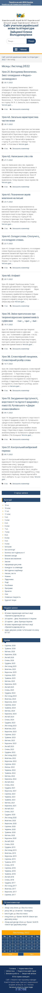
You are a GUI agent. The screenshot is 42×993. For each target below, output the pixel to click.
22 (10, 948)
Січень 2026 (9, 660)
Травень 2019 (10, 862)
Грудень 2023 (10, 722)
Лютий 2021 (9, 808)
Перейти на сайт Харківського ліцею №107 (16, 4)
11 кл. (7, 511)
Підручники (9, 579)
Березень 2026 (10, 654)
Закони (7, 561)
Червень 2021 (10, 797)
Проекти (8, 591)
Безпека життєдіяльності (15, 552)
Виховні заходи (11, 555)
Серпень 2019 (10, 859)
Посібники (9, 585)
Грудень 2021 (10, 788)
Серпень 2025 (10, 675)
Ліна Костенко (27, 908)
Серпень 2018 (10, 868)
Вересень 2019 (10, 856)
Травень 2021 (10, 800)
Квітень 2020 (10, 835)
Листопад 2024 (10, 696)
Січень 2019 (9, 865)
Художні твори (10, 600)
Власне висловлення (13, 558)
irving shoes (9, 916)
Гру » (32, 954)
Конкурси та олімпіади (13, 567)
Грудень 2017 (10, 883)
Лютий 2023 (9, 746)
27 (37, 948)
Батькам (8, 547)
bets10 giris (9, 913)
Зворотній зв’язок (29, 973)
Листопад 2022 (10, 755)
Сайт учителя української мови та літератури (21, 27)
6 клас (7, 526)
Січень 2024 (9, 720)
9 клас (7, 544)
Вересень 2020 (10, 823)
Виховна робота (12, 973)
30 (15, 951)
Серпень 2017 (10, 894)
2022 (3, 59)
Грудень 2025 (10, 663)
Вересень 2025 (10, 672)
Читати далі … (7, 105)
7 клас (7, 532)
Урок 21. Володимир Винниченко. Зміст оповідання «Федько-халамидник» (19, 75)
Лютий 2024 (9, 717)
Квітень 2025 (10, 681)
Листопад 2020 (10, 817)
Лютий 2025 (9, 687)
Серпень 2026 (10, 645)
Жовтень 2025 (10, 669)
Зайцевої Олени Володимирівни (21, 33)
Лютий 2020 (9, 841)
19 (32, 945)
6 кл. (6, 109)
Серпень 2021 (10, 794)
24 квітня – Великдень (24, 910)
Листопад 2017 (10, 886)
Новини (8, 576)
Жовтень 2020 (10, 820)
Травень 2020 (10, 832)
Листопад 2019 (10, 850)
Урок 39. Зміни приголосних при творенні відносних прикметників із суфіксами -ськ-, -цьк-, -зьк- (20, 317)
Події (7, 582)
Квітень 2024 (10, 711)
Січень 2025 (9, 690)
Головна (12, 968)
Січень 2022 (9, 785)
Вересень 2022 (10, 761)
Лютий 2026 (9, 657)
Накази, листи (10, 573)
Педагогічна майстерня (27, 971)
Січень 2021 (9, 811)
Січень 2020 (9, 844)
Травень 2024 (10, 708)
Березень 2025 (10, 684)
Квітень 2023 (10, 740)
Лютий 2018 (9, 877)
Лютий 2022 (9, 782)
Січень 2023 (9, 749)
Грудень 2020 (10, 814)
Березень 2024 (10, 714)
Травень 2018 (10, 874)
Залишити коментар (20, 109)
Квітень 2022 (10, 776)
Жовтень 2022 (10, 758)
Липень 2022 (10, 767)
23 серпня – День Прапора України (18, 621)
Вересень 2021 (10, 791)
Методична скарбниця (14, 570)
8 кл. (6, 535)
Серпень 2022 (10, 764)
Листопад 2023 (10, 725)
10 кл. (7, 505)
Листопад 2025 (10, 666)
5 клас (7, 520)
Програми (8, 588)
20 (37, 945)
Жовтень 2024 (10, 699)
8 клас (7, 538)
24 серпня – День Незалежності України (20, 618)
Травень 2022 (10, 773)
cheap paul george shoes (14, 922)
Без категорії (10, 550)
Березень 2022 (10, 779)
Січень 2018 (9, 880)
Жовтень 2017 (10, 889)
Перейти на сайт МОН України (21, 2)
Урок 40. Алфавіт (11, 275)
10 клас (7, 508)
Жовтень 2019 (10, 853)
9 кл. (6, 541)
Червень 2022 (10, 770)
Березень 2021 (10, 806)
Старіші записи (21, 493)
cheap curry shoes (11, 908)
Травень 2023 (10, 737)
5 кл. (6, 228)
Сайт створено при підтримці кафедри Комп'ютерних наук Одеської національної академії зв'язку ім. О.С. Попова (21, 982)
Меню (23, 49)
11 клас (7, 514)
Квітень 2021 (10, 803)
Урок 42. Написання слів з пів (17, 156)
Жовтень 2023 (10, 728)
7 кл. (6, 529)
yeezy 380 (8, 910)
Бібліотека (10, 971)
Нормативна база (26, 968)
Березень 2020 (10, 838)
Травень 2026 (10, 648)
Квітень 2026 (10, 651)
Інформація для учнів (13, 564)
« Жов (10, 954)
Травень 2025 (10, 678)
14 (4, 945)
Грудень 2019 (10, 847)
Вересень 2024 (10, 702)
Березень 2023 (10, 743)
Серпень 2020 (10, 826)
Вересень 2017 (10, 892)
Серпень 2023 (10, 734)
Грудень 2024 (10, 693)
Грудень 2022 (10, 752)
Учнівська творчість (13, 597)
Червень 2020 (10, 829)
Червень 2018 (10, 871)
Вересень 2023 (10, 731)
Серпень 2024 (10, 705)
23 (15, 948)
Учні (6, 594)
